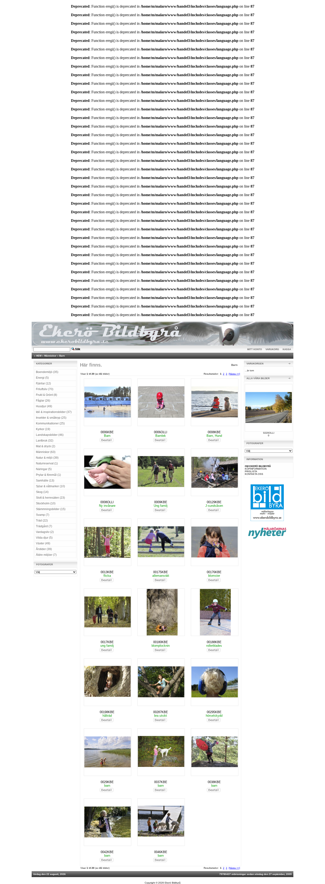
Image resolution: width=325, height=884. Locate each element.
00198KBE (107, 712)
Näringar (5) (44, 469)
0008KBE (214, 432)
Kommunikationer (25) (50, 423)
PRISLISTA (251, 471)
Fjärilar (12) (43, 383)
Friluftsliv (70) (44, 389)
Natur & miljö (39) (47, 457)
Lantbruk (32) (44, 440)
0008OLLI (107, 502)
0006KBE (107, 432)
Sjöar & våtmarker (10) (50, 486)
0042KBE (107, 852)
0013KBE (107, 572)
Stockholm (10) (45, 503)
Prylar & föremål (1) (48, 475)
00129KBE (214, 502)
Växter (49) (43, 543)
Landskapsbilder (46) (50, 435)
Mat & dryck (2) (45, 446)
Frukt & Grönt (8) (46, 395)
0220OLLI (268, 433)
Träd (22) (42, 520)
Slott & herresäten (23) (50, 497)
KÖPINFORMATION (255, 468)
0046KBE (160, 852)
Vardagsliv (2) (45, 532)
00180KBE (160, 642)
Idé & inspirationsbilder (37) (54, 412)
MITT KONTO (254, 349)
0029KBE (107, 782)
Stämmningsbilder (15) (50, 509)
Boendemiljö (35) (47, 372)
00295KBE (214, 712)
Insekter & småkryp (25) (51, 417)
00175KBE (160, 572)
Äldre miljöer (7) (46, 554)
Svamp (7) (42, 514)
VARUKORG (272, 349)
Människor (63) (45, 452)
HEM (38, 355)
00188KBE (214, 642)
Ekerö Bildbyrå (173, 882)
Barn (62, 355)
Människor (50, 355)
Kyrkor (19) (43, 429)
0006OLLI (160, 432)
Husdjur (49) (44, 406)
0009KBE (160, 502)
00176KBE (214, 572)
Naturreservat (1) (47, 463)
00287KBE (160, 712)
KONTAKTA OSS (254, 474)
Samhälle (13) (45, 480)
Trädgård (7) (44, 526)
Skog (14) (42, 492)
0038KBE (214, 782)
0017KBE (107, 642)
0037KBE (160, 782)
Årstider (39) (44, 549)
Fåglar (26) (43, 400)
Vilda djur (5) (44, 537)
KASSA (287, 349)
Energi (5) (42, 377)
